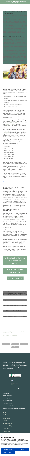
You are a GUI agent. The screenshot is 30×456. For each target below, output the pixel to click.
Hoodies (25, 123)
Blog (21, 16)
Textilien (21, 17)
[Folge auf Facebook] (12, 388)
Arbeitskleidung (15, 16)
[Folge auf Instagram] (18, 388)
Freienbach (15, 113)
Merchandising (7, 426)
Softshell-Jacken (10, 124)
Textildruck (16, 17)
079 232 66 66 (12, 406)
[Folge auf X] (15, 388)
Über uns (6, 428)
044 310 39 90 (8, 403)
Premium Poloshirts (15, 278)
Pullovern (17, 123)
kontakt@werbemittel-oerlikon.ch (16, 409)
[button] (6, 344)
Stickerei (5, 17)
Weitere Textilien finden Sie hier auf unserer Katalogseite (15, 261)
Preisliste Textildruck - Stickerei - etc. (15, 271)
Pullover (24, 16)
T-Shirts (10, 17)
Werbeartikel (6, 18)
